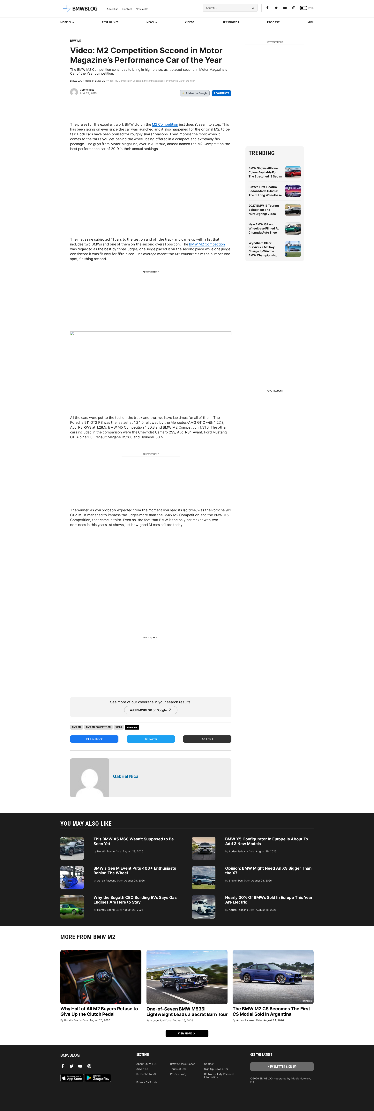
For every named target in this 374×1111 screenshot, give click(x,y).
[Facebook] (267, 8)
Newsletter (142, 9)
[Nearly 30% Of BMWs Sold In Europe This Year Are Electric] (203, 897)
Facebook (96, 739)
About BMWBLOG (147, 1063)
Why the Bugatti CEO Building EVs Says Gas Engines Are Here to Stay (135, 900)
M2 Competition (165, 124)
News (150, 22)
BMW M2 (75, 41)
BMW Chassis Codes (182, 1063)
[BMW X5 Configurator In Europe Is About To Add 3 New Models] (203, 839)
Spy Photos (230, 22)
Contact (127, 9)
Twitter (152, 739)
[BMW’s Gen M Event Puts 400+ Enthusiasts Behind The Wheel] (72, 868)
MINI (311, 22)
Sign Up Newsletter (216, 1068)
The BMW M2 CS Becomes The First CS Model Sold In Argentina (271, 1011)
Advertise (112, 9)
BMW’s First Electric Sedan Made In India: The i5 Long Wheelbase (265, 191)
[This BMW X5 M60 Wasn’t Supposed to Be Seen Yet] (72, 839)
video (119, 727)
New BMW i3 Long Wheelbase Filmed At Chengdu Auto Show (264, 228)
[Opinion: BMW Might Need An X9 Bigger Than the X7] (203, 868)
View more (185, 1033)
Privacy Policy (178, 1074)
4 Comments (221, 93)
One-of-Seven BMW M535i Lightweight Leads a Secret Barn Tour (187, 1011)
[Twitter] (276, 8)
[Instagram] (294, 8)
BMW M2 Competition (207, 244)
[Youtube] (285, 8)
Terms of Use (178, 1068)
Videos (189, 22)
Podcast (273, 22)
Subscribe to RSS (146, 1074)
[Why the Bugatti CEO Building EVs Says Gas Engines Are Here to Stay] (72, 897)
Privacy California (146, 1082)
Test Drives (110, 22)
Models (65, 22)
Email (209, 739)
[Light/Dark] (303, 8)
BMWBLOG (76, 80)
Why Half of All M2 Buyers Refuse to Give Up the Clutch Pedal (99, 1011)
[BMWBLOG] (92, 1055)
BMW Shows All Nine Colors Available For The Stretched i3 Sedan (265, 172)
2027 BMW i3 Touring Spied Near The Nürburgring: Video (264, 210)
